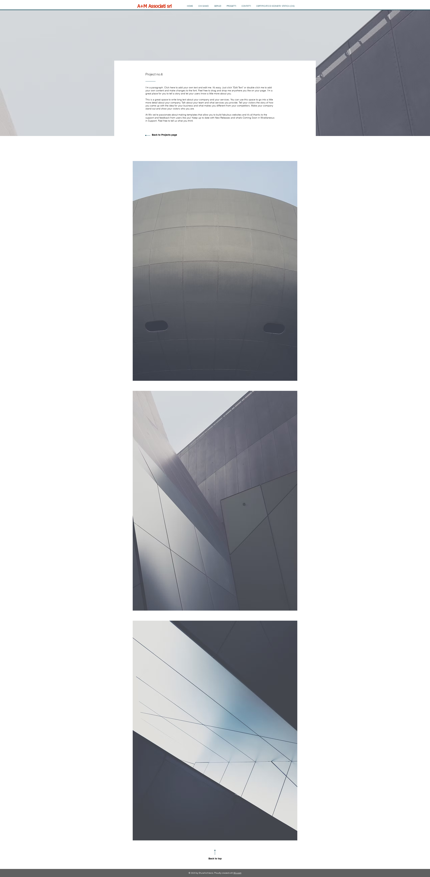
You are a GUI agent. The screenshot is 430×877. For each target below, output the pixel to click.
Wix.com (237, 873)
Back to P (157, 134)
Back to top (215, 858)
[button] (215, 271)
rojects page (170, 134)
